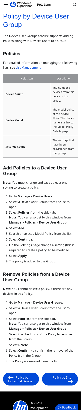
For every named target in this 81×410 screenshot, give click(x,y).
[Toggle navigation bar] (6, 4)
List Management (28, 67)
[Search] (74, 4)
